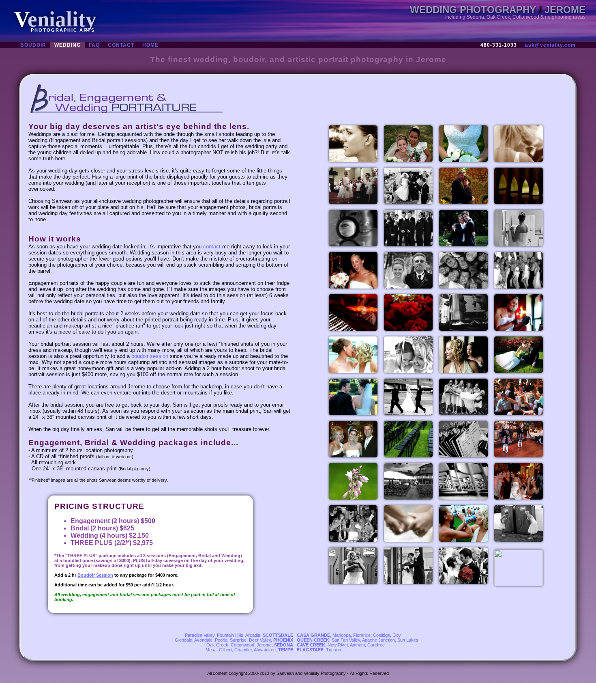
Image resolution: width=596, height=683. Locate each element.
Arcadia (252, 635)
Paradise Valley (199, 635)
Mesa (211, 649)
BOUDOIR (33, 45)
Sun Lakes (407, 640)
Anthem (357, 644)
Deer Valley (260, 640)
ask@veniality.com (550, 45)
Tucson (333, 649)
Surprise (238, 640)
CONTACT (121, 45)
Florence (362, 635)
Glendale (183, 640)
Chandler (243, 649)
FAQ (94, 45)
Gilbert (225, 649)
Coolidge (381, 635)
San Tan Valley (346, 640)
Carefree (376, 644)
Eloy (396, 635)
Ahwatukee (265, 649)
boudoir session (149, 356)
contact (212, 246)
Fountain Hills (230, 635)
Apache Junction (378, 640)
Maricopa (341, 635)
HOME (150, 45)
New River (338, 644)
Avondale (203, 640)
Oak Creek (217, 644)
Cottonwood (242, 644)
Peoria (221, 640)
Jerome (264, 644)
